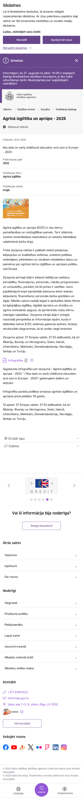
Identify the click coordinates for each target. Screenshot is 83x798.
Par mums (11, 577)
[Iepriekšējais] (9, 485)
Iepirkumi (11, 566)
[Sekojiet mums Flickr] (39, 747)
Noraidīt (22, 40)
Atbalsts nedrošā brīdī (19, 657)
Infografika (15, 360)
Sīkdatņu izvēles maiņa (19, 668)
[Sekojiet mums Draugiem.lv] (22, 747)
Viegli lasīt (11, 603)
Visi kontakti (22, 723)
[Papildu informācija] (31, 360)
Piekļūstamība (14, 624)
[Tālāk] (74, 485)
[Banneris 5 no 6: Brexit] (41, 485)
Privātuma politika (16, 614)
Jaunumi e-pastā (15, 646)
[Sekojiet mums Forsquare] (47, 747)
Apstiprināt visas (61, 40)
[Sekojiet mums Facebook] (6, 747)
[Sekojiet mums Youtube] (14, 747)
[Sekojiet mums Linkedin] (55, 747)
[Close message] (76, 60)
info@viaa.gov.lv (18, 698)
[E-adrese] (10, 712)
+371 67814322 (18, 692)
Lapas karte (12, 635)
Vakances (11, 555)
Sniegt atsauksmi (41, 526)
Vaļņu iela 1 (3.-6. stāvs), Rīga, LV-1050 (33, 704)
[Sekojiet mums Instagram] (64, 747)
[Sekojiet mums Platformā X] (31, 747)
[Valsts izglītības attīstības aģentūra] (41, 100)
